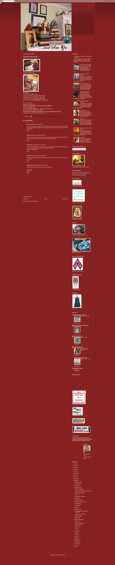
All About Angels (78, 515)
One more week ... (78, 509)
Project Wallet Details (79, 523)
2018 (75, 465)
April (76, 538)
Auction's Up (76, 369)
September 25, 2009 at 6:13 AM (36, 124)
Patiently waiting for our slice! (80, 357)
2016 (75, 467)
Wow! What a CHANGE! (80, 496)
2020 (75, 464)
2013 (75, 473)
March (76, 540)
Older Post (65, 198)
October (76, 485)
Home (45, 198)
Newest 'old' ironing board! (85, 64)
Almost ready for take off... (80, 514)
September (77, 487)
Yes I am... (77, 494)
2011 (75, 476)
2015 (75, 469)
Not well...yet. (83, 118)
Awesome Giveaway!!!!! (80, 492)
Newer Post (25, 198)
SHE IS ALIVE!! (83, 110)
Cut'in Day (77, 526)
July (76, 532)
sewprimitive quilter (78, 368)
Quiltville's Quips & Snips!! (80, 314)
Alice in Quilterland (78, 336)
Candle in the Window (84, 83)
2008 (75, 546)
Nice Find (77, 507)
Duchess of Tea (30, 165)
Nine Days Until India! (85, 316)
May (76, 536)
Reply (28, 130)
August (76, 531)
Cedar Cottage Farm (78, 347)
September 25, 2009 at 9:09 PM (39, 144)
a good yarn (29, 155)
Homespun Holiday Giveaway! (84, 102)
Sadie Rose (82, 137)
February (77, 542)
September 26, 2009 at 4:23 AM (39, 155)
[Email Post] (31, 116)
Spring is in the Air (84, 337)
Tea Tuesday (77, 505)
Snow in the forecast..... (79, 489)
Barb (28, 124)
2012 (75, 475)
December (77, 482)
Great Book (77, 498)
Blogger (63, 554)
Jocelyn (28, 135)
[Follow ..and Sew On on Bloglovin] (79, 150)
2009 (75, 480)
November (77, 483)
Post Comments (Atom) (34, 201)
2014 (75, 471)
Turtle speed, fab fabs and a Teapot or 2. (83, 491)
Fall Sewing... (77, 517)
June (76, 534)
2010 (75, 478)
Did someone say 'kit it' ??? (80, 502)
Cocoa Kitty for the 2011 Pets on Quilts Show (85, 92)
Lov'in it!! (76, 528)
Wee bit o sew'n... (78, 525)
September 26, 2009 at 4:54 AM (41, 165)
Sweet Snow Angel (79, 500)
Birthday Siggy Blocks (79, 519)
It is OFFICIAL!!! (78, 503)
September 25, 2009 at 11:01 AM (38, 135)
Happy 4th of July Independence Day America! (84, 349)
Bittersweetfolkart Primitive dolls (81, 325)
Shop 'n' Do (77, 521)
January (77, 543)
